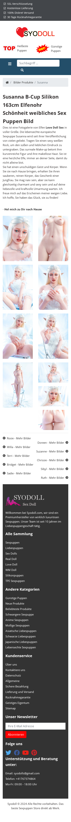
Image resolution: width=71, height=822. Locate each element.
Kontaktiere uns (15, 670)
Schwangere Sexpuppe (19, 614)
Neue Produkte (14, 603)
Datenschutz (13, 675)
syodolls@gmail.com (27, 773)
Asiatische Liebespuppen (20, 631)
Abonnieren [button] (16, 735)
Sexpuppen (12, 542)
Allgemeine (12, 681)
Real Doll (11, 559)
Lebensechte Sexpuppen (20, 647)
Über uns (11, 664)
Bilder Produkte (23, 82)
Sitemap (10, 708)
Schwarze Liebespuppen (20, 636)
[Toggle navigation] (10, 67)
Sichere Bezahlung (16, 686)
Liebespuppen (14, 548)
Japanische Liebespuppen (21, 642)
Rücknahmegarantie (17, 697)
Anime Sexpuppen (16, 620)
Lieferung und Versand (19, 692)
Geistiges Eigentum (17, 703)
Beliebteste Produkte (18, 609)
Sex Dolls (11, 553)
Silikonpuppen (14, 575)
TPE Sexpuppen (15, 581)
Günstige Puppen (16, 598)
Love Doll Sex (55, 127)
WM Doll (10, 570)
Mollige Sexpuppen (17, 625)
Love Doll (11, 564)
